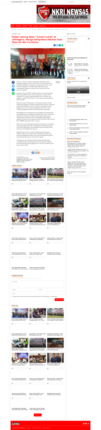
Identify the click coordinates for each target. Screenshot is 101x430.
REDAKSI (28, 427)
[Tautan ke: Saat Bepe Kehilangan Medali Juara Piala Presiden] (78, 111)
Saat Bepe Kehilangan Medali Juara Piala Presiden (78, 120)
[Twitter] (35, 153)
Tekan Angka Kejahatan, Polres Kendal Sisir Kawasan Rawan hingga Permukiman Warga (19, 194)
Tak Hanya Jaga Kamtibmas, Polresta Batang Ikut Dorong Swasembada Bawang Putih (19, 253)
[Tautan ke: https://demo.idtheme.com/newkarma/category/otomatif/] (89, 39)
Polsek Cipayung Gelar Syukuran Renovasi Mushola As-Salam (47, 158)
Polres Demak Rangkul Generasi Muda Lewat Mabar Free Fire (19, 180)
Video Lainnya (77, 171)
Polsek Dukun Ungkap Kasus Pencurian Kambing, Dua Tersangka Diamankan (54, 224)
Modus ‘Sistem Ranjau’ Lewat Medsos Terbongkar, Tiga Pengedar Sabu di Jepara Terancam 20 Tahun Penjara (36, 253)
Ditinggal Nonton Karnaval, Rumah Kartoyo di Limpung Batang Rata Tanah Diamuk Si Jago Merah (54, 253)
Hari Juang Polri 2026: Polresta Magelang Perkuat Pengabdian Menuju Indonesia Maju (37, 209)
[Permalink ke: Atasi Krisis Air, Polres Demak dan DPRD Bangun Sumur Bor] (37, 187)
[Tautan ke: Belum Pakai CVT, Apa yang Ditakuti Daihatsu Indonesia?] (70, 64)
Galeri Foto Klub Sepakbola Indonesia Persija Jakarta (78, 132)
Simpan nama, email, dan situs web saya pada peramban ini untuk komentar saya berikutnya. (35, 296)
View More (37, 415)
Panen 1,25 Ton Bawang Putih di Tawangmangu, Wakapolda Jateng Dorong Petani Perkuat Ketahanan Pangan (37, 238)
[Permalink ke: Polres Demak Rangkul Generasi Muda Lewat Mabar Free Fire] (20, 173)
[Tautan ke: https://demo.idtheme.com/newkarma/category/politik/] (89, 78)
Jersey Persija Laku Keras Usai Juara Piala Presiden (78, 124)
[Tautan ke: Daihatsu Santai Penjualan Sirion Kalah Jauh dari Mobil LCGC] (70, 71)
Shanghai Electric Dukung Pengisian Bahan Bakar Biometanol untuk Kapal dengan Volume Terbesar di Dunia (77, 145)
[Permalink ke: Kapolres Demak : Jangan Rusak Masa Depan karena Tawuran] (55, 232)
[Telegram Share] (60, 45)
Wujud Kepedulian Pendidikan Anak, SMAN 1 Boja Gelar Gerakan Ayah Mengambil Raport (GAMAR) (20, 268)
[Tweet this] (57, 45)
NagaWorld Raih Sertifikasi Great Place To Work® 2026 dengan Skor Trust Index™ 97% (78, 150)
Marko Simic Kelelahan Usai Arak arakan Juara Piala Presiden (79, 128)
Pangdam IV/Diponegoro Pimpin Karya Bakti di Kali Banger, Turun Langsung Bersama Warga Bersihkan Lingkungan (55, 194)
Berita (13, 45)
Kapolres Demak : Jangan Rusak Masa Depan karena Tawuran (55, 238)
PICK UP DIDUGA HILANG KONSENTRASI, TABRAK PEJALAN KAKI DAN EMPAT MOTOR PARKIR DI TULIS (20, 209)
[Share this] (54, 45)
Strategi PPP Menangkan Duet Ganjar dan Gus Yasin (77, 87)
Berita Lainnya (70, 171)
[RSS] (38, 153)
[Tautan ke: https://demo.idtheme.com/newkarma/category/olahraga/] (89, 102)
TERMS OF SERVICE (36, 427)
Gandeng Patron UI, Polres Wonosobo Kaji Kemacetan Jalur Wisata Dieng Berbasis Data (37, 224)
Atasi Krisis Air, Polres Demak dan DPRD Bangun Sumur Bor (37, 194)
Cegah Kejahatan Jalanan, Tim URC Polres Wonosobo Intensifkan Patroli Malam (54, 209)
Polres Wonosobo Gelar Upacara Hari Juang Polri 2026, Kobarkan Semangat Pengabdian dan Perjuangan (55, 180)
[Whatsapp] (62, 45)
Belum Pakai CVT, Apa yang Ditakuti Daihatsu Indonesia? (81, 64)
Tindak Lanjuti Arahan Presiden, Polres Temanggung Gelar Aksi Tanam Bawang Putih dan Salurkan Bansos (37, 268)
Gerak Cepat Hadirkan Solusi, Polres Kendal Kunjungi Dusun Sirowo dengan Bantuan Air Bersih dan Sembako (19, 238)
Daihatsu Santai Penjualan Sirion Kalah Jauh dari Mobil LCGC (81, 70)
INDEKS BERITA (46, 427)
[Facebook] (33, 153)
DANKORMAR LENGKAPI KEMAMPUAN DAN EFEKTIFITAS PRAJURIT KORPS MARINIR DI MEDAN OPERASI (24, 159)
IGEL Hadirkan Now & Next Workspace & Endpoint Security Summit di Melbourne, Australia (77, 156)
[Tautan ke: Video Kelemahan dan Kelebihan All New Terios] (78, 48)
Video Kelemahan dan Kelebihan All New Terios (77, 58)
